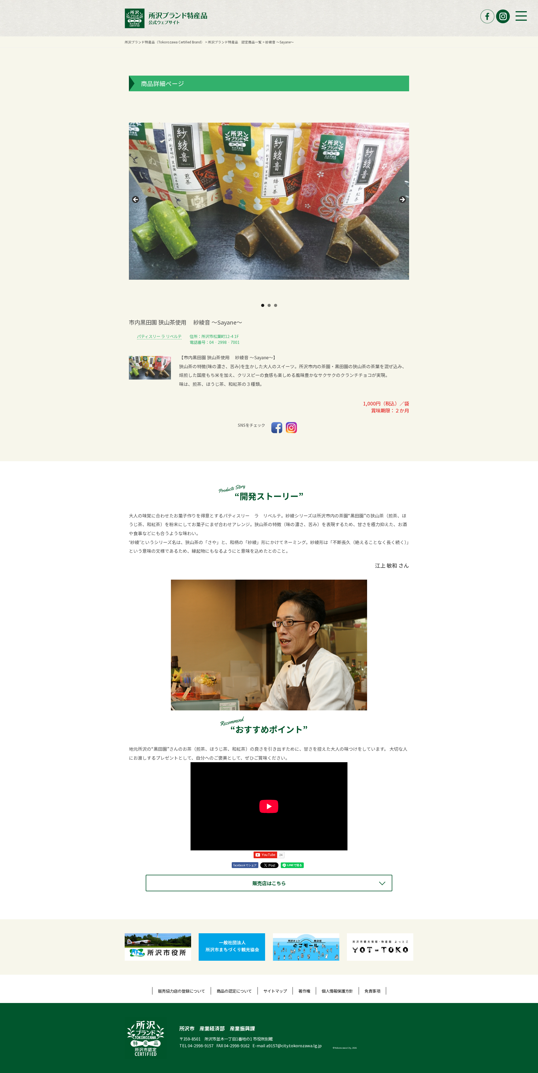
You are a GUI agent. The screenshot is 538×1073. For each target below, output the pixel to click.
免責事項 (372, 991)
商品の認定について (234, 991)
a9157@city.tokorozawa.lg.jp (294, 1045)
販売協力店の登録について (181, 991)
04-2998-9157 (201, 1045)
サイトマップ (275, 991)
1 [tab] (262, 305)
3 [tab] (275, 305)
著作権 (304, 991)
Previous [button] (136, 200)
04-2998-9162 (237, 1045)
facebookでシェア (245, 865)
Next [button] (402, 200)
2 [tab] (269, 305)
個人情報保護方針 (337, 991)
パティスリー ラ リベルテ (159, 336)
